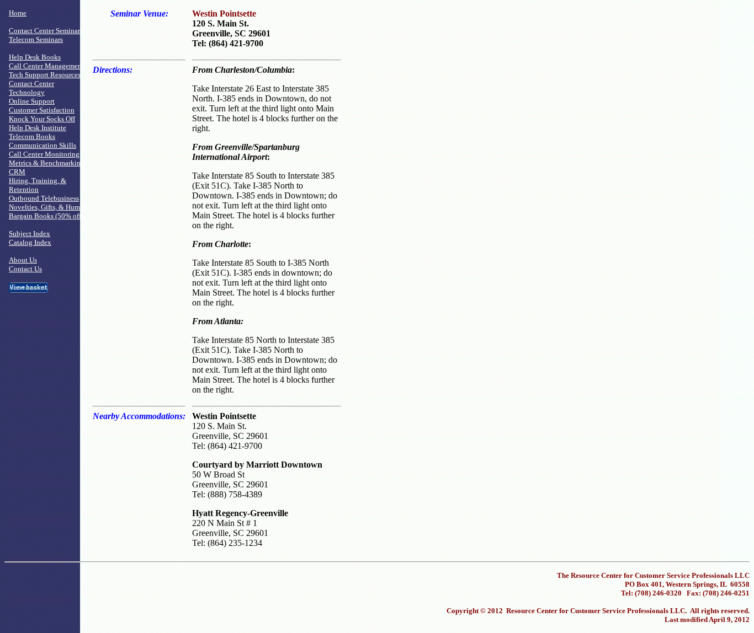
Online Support (32, 101)
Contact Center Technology (31, 87)
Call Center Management (46, 66)
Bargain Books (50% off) (46, 216)
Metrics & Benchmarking (46, 163)
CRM (17, 172)
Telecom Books (32, 136)
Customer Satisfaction (42, 110)
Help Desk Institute (37, 128)
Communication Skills (42, 145)
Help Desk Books (35, 57)
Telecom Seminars (36, 39)
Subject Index (29, 233)
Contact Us (25, 269)
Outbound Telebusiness (44, 198)
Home (17, 13)
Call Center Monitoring (44, 154)
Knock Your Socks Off (42, 119)
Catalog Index (30, 242)
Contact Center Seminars (46, 30)
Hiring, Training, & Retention (37, 185)
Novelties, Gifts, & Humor (47, 207)
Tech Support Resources (45, 75)
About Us (23, 260)
